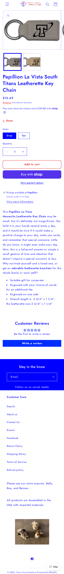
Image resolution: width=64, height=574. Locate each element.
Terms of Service (17, 462)
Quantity (7, 143)
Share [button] (9, 121)
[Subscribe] (53, 377)
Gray (9, 135)
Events (11, 430)
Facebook (12, 438)
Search (11, 406)
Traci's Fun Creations (26, 572)
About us (12, 414)
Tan (24, 135)
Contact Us (13, 422)
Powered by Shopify (47, 572)
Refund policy (15, 470)
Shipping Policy (16, 454)
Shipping (7, 102)
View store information (19, 202)
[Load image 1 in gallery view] (12, 62)
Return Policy (15, 446)
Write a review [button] (32, 343)
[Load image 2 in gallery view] (32, 62)
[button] (7, 4)
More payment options (32, 182)
